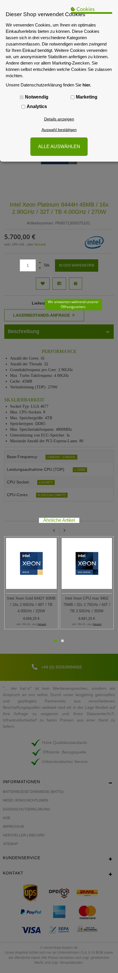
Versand (42, 624)
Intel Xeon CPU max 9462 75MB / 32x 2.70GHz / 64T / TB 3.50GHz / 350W (86, 604)
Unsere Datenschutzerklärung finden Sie (48, 84)
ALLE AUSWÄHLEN (59, 146)
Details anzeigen (59, 119)
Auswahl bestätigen (59, 129)
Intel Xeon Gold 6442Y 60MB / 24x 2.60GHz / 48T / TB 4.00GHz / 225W (31, 604)
